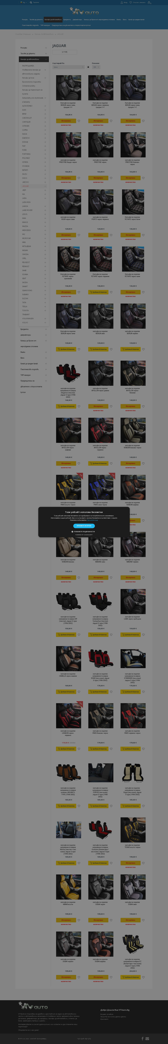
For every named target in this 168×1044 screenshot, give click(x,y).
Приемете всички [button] (84, 526)
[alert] (84, 522)
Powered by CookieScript (84, 535)
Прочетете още (92, 520)
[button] (84, 531)
